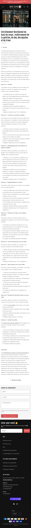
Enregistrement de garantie (10, 450)
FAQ (4, 447)
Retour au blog (16, 380)
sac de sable (11, 305)
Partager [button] (5, 47)
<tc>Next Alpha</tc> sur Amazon (11, 453)
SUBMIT (26, 431)
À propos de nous (7, 440)
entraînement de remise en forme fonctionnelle (15, 352)
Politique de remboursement (10, 466)
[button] (2, 6)
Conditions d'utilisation (8, 469)
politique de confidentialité (9, 462)
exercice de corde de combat (10, 323)
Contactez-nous (7, 443)
